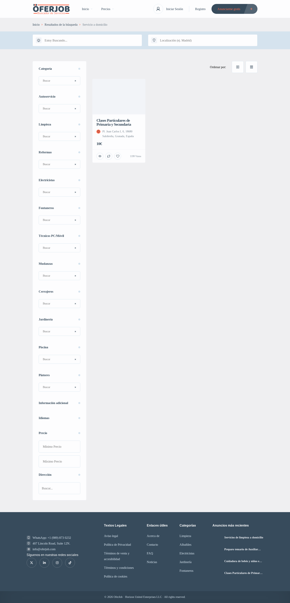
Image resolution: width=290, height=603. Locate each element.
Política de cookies (115, 576)
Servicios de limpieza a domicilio (243, 537)
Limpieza (185, 536)
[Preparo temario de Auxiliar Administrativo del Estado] (216, 549)
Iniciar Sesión (174, 9)
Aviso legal (111, 536)
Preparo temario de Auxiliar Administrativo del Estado (241, 549)
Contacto (152, 544)
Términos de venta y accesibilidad (116, 556)
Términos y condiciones (119, 567)
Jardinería (186, 562)
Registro (200, 9)
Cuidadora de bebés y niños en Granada (242, 561)
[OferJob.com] (51, 9)
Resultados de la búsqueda (61, 24)
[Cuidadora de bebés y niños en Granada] (216, 561)
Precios (105, 9)
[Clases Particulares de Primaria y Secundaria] (216, 573)
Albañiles (185, 544)
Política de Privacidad (117, 544)
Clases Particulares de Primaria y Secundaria (243, 573)
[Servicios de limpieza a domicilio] (216, 537)
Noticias (152, 562)
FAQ (150, 553)
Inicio (85, 9)
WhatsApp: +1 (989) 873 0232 (52, 537)
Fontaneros (186, 570)
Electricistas (187, 553)
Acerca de (153, 536)
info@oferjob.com (44, 549)
